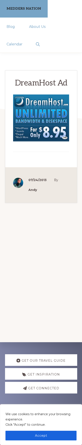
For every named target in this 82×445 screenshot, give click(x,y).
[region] (41, 424)
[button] (37, 44)
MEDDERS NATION (24, 9)
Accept (41, 436)
